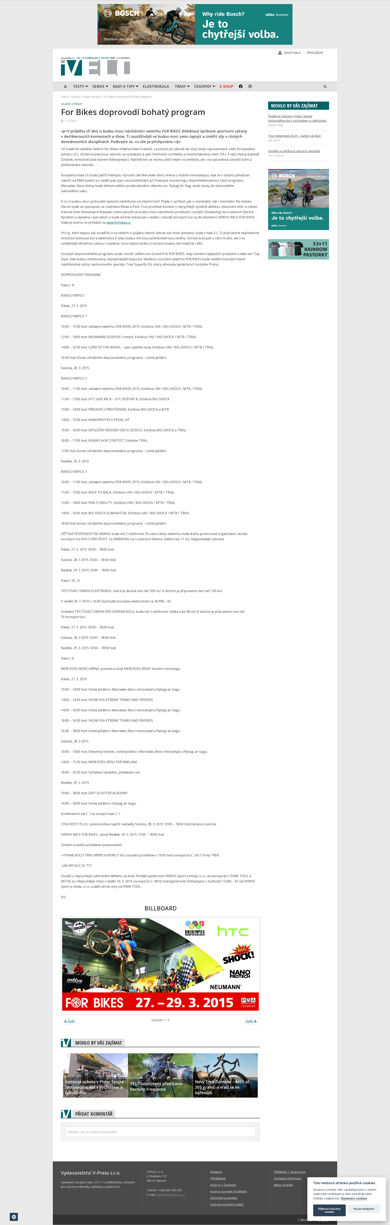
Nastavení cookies (354, 1198)
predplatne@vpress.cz (170, 1195)
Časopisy (202, 86)
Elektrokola (156, 86)
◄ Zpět (69, 1021)
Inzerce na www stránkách (228, 1191)
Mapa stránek (283, 1185)
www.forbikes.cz (118, 222)
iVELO (95, 67)
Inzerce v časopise (223, 1185)
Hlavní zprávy (91, 97)
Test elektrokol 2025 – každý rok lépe (294, 136)
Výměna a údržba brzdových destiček (294, 151)
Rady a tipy (123, 86)
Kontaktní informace (287, 1178)
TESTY (78, 86)
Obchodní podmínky (223, 1198)
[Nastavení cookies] (14, 1217)
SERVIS (98, 86)
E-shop (226, 86)
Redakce (216, 1172)
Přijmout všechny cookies (329, 1210)
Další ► (251, 1021)
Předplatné (218, 1178)
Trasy (180, 86)
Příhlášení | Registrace (290, 1172)
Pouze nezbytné (363, 1208)
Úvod (64, 97)
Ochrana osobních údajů (226, 1204)
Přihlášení (315, 53)
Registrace (292, 53)
